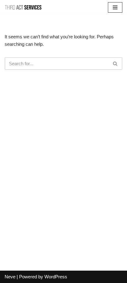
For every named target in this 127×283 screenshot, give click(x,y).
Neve (10, 276)
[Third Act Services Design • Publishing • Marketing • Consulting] (23, 7)
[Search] (115, 63)
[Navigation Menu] (115, 7)
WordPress (55, 276)
